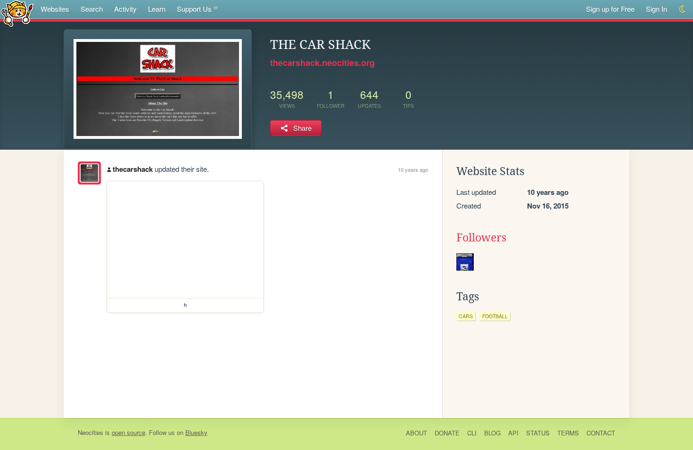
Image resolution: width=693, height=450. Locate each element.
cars (466, 316)
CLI (472, 432)
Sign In (656, 9)
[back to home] (17, 13)
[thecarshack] (89, 173)
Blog (492, 432)
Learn (156, 9)
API (513, 432)
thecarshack (133, 169)
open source (128, 432)
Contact (600, 432)
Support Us (194, 9)
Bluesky (196, 432)
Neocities (90, 432)
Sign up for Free (610, 9)
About (416, 432)
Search (92, 9)
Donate (447, 432)
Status (538, 432)
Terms (568, 432)
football (495, 316)
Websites (55, 9)
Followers (481, 238)
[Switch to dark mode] (683, 9)
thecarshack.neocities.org (322, 62)
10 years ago (413, 169)
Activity (125, 9)
